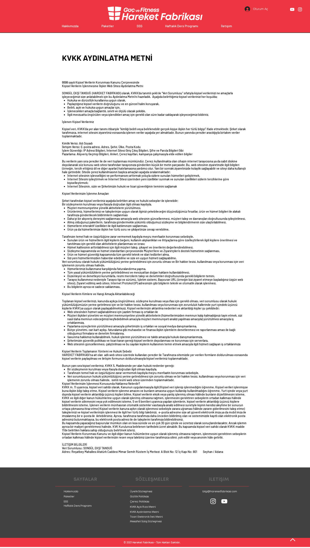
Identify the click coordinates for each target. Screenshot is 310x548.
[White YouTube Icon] (292, 9)
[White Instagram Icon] (300, 9)
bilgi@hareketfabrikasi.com (219, 491)
